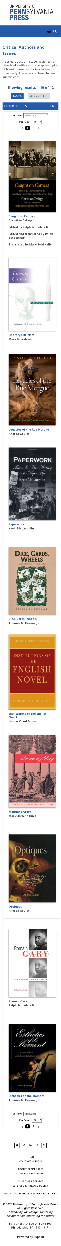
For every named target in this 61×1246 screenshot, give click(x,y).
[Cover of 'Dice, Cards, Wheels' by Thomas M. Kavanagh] (32, 613)
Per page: (24, 121)
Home (30, 1156)
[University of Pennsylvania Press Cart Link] (49, 31)
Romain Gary (18, 1001)
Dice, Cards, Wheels (23, 619)
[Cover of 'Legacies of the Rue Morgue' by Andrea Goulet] (32, 423)
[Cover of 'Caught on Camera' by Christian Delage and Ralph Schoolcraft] (32, 210)
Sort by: (17, 115)
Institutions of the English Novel (28, 715)
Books (17, 95)
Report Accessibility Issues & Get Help (30, 1193)
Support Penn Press (30, 1173)
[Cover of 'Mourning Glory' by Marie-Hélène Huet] (32, 805)
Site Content (39, 95)
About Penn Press (31, 1169)
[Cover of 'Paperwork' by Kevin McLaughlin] (32, 518)
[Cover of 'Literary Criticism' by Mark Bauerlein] (32, 329)
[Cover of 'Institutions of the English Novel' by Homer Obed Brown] (32, 707)
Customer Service (30, 1181)
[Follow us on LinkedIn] (30, 1145)
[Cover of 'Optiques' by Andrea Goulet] (32, 900)
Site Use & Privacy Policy (30, 1185)
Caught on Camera (22, 216)
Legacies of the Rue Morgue (29, 429)
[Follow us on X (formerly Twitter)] (44, 1145)
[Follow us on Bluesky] (16, 1145)
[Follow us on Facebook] (37, 1145)
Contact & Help (30, 1161)
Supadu (39, 1237)
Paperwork (16, 524)
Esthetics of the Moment (27, 1096)
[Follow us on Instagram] (23, 1145)
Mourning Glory (20, 812)
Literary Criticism (21, 335)
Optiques (15, 906)
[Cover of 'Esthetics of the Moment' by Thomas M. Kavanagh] (32, 1090)
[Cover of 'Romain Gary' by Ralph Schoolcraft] (32, 995)
